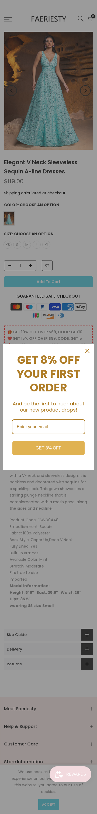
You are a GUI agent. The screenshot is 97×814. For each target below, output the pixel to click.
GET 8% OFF (48, 448)
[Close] (87, 350)
